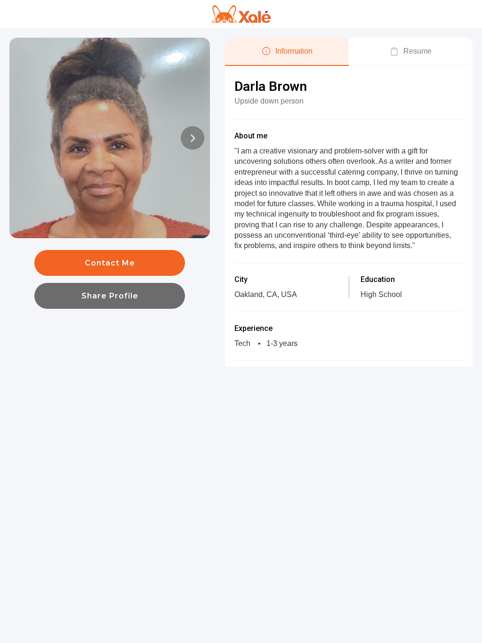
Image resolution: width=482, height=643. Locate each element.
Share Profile (109, 295)
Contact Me (110, 262)
